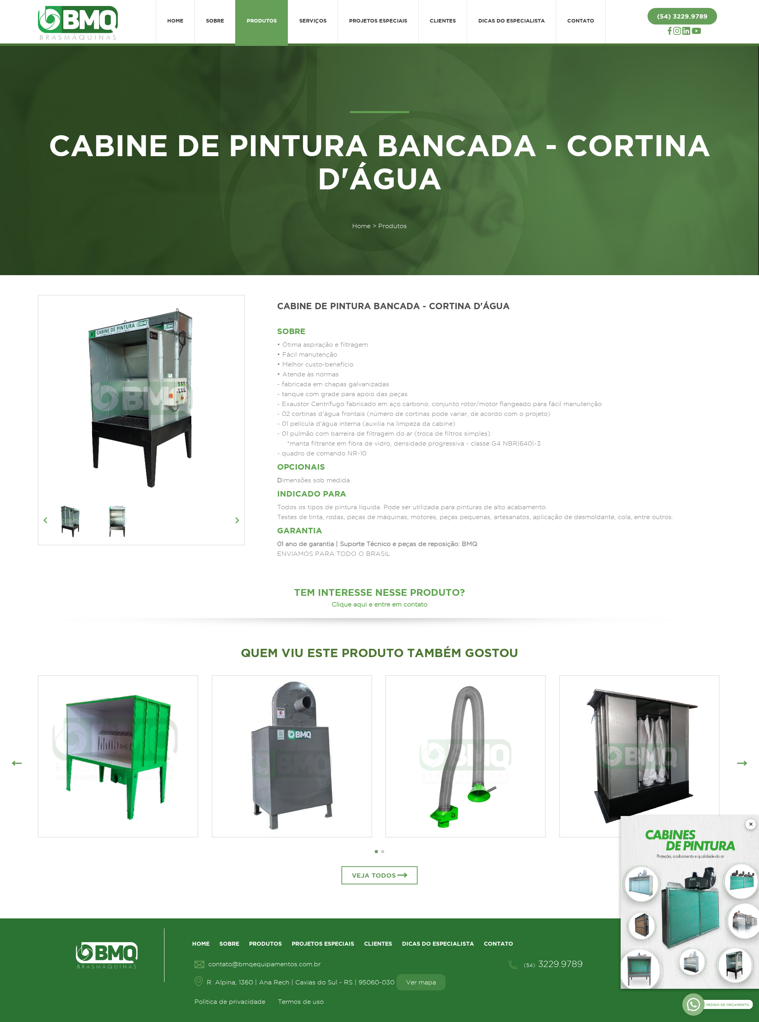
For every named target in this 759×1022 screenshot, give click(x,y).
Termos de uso (301, 1001)
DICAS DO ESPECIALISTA (511, 21)
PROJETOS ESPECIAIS (378, 21)
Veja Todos (374, 875)
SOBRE (215, 21)
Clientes (378, 944)
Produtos (265, 944)
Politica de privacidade (229, 1001)
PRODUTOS (262, 21)
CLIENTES (443, 21)
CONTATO (580, 21)
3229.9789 (553, 964)
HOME (175, 21)
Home (361, 226)
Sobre (229, 944)
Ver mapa (421, 982)
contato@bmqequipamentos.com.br (264, 964)
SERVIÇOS (313, 21)
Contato (498, 944)
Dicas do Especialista (438, 944)
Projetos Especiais (323, 944)
